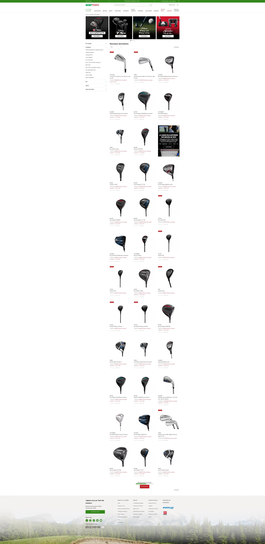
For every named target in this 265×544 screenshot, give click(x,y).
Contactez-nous (121, 506)
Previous (109, 1)
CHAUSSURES (118, 11)
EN (178, 1)
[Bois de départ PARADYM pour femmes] (120, 242)
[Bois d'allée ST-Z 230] (145, 457)
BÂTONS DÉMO (163, 10)
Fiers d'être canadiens (133, 1)
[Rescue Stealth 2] (145, 242)
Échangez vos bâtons (137, 514)
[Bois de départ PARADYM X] (145, 421)
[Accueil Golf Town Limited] (92, 5)
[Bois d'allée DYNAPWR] (120, 206)
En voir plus (144, 486)
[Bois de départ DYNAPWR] (169, 313)
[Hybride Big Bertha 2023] (169, 348)
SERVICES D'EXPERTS (176, 10)
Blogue (150, 517)
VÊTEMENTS (126, 11)
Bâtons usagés (136, 517)
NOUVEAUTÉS (97, 11)
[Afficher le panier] (177, 5)
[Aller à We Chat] (101, 520)
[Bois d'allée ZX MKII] (145, 277)
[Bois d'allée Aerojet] (120, 136)
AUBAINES (169, 11)
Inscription (89, 1)
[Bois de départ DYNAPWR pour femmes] (145, 100)
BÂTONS (105, 11)
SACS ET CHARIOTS (133, 10)
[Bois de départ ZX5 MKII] (120, 457)
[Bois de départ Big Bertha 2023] (169, 171)
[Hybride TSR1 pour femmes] (120, 313)
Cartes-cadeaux (172, 1)
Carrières (150, 506)
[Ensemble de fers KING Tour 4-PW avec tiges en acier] (145, 63)
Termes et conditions (153, 514)
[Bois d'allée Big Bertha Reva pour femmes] (169, 63)
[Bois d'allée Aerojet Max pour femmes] (145, 348)
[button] (131, 40)
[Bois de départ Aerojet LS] (120, 348)
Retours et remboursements (123, 509)
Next (154, 1)
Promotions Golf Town (138, 506)
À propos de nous (152, 503)
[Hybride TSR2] (120, 277)
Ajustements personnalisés (138, 511)
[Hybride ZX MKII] (120, 171)
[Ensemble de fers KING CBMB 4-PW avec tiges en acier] (169, 421)
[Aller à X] (90, 520)
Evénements (120, 522)
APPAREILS (140, 11)
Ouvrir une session (165, 1)
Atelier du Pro (136, 509)
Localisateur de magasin (138, 503)
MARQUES (156, 11)
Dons (119, 520)
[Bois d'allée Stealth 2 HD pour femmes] (120, 421)
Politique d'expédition (122, 511)
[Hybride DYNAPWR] (145, 136)
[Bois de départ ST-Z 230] (145, 171)
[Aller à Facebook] (87, 520)
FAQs (119, 503)
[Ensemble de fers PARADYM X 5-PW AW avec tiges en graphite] (169, 384)
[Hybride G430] (169, 277)
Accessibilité (151, 511)
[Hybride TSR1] (169, 242)
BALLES (110, 11)
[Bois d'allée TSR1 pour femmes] (145, 313)
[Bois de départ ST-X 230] (145, 206)
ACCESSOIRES (148, 11)
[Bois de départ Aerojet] (169, 457)
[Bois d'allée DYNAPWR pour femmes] (120, 384)
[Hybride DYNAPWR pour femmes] (145, 384)
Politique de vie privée (153, 509)
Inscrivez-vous (95, 512)
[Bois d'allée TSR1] (169, 206)
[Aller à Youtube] (97, 520)
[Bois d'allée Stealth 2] (169, 100)
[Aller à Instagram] (94, 520)
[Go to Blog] (104, 520)
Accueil (87, 14)
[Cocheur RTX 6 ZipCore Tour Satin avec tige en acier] (120, 63)
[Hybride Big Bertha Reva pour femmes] (120, 100)
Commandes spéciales (122, 517)
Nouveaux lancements (95, 14)
